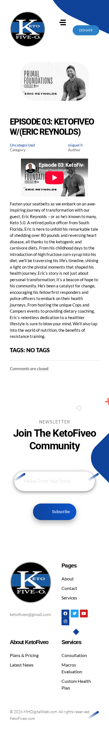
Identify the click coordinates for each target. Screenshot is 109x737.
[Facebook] (65, 613)
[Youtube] (84, 613)
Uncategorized (22, 145)
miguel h (75, 145)
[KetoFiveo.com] (28, 29)
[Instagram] (65, 621)
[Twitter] (75, 613)
